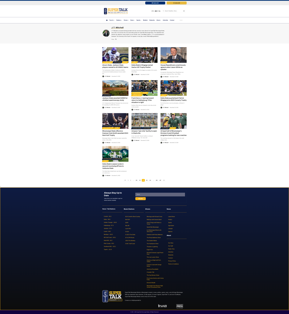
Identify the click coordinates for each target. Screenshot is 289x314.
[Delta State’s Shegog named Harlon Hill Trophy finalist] (144, 55)
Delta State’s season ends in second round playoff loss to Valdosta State (113, 166)
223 (146, 180)
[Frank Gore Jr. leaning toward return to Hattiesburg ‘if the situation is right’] (144, 88)
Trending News (136, 95)
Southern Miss (136, 92)
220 (136, 180)
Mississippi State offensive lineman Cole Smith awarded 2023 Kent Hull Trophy (115, 133)
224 (150, 180)
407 (160, 180)
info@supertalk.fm (136, 300)
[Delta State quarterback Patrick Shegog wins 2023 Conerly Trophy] (174, 88)
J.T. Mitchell (107, 76)
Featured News (136, 59)
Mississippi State (108, 128)
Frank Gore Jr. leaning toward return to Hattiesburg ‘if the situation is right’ (142, 100)
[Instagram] (158, 11)
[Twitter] (154, 11)
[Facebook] (152, 11)
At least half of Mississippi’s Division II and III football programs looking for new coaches (174, 133)
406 (156, 180)
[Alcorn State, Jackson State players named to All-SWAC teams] (115, 55)
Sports (125, 62)
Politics (164, 62)
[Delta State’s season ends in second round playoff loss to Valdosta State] (115, 154)
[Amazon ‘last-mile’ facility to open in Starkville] (144, 121)
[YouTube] (156, 11)
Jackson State (107, 62)
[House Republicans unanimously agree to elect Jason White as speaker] (174, 55)
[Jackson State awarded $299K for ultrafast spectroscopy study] (115, 88)
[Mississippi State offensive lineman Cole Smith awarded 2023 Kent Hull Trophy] (115, 121)
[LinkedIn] (160, 11)
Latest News (117, 62)
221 (140, 180)
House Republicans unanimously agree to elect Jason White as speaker (173, 67)
